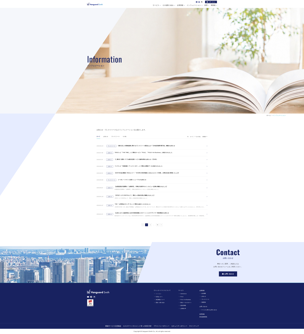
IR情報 (213, 5)
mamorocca (183, 293)
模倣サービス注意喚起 (113, 326)
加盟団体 (203, 302)
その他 (124, 136)
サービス (156, 5)
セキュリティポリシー (179, 326)
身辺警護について (160, 299)
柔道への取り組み (160, 302)
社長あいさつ (159, 296)
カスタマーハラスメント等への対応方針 (137, 326)
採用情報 (202, 314)
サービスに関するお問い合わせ (209, 309)
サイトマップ (194, 326)
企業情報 (180, 5)
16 (157, 224)
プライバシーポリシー (161, 326)
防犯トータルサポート (186, 302)
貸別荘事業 (183, 305)
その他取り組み (168, 5)
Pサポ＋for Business (185, 299)
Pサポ (181, 296)
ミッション (158, 293)
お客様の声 (183, 308)
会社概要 (203, 293)
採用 (205, 5)
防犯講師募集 (203, 317)
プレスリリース (115, 136)
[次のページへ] (161, 224)
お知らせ (105, 136)
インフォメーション (194, 5)
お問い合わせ (212, 2)
